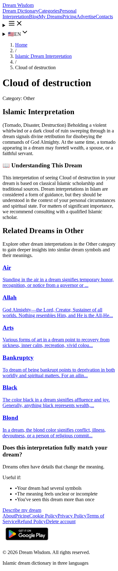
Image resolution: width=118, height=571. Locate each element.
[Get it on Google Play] (27, 541)
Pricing (69, 16)
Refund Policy (31, 521)
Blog (34, 16)
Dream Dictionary (20, 11)
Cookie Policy (43, 515)
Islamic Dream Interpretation (43, 56)
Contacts (104, 16)
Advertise (86, 16)
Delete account (61, 521)
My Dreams (50, 16)
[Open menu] (59, 24)
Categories (48, 11)
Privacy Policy (72, 515)
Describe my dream (22, 510)
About (9, 515)
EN (14, 34)
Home (21, 45)
